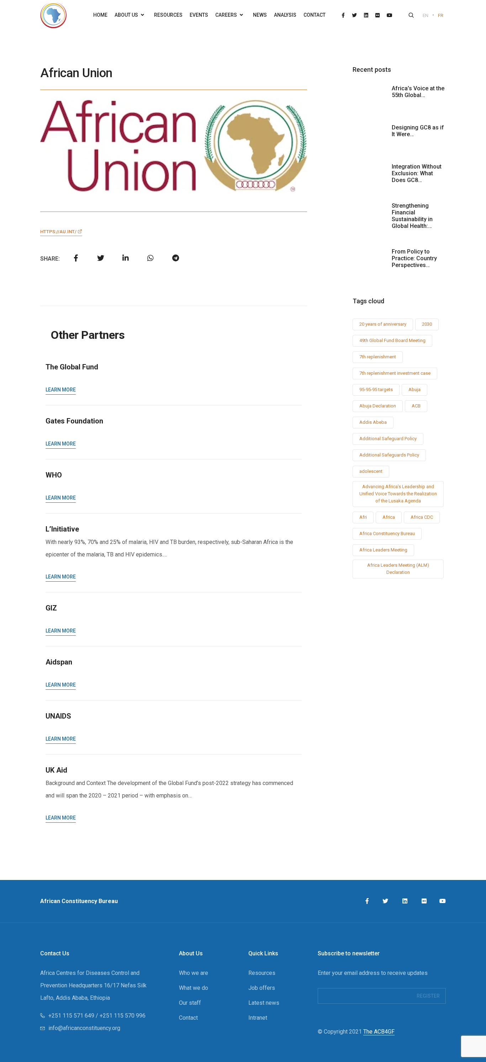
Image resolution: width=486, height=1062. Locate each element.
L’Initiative (62, 529)
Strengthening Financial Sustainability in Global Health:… (412, 215)
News (260, 15)
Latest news (263, 1002)
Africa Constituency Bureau (387, 533)
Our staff (190, 1002)
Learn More (61, 390)
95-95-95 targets (376, 389)
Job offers (261, 987)
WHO (54, 475)
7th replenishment (377, 356)
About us (127, 15)
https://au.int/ (59, 231)
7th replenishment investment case (394, 373)
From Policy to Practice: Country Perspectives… (414, 258)
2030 (427, 324)
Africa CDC (422, 517)
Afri (363, 517)
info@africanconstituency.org (84, 1028)
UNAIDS (58, 716)
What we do (193, 987)
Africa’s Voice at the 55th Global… (418, 91)
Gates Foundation (74, 421)
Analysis (285, 15)
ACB (416, 406)
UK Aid (56, 770)
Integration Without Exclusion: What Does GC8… (417, 173)
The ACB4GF (379, 1031)
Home (100, 15)
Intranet (257, 1017)
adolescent (370, 471)
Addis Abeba (373, 422)
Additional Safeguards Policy (389, 455)
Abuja (414, 389)
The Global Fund (72, 367)
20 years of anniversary (382, 324)
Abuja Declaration (377, 406)
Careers (226, 15)
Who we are (193, 973)
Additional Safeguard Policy (388, 438)
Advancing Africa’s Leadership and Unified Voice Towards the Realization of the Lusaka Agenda (398, 493)
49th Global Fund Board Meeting (392, 340)
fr (440, 15)
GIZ (51, 608)
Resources (168, 15)
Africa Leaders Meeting (383, 550)
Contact (314, 15)
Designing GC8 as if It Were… (418, 131)
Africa (388, 517)
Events (199, 15)
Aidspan (59, 662)
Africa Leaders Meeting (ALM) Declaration (398, 568)
